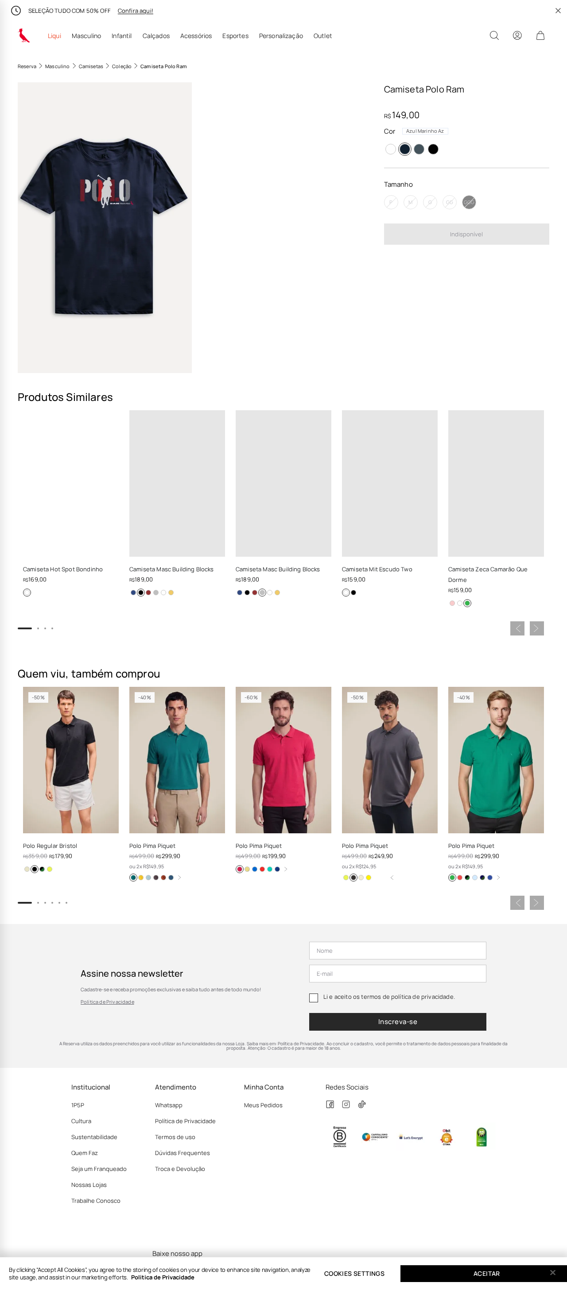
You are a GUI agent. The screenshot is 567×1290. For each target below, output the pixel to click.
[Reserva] (24, 35)
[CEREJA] (459, 877)
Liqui (54, 35)
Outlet (323, 35)
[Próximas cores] (179, 877)
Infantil (122, 35)
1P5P (77, 1105)
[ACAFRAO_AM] (141, 877)
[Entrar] (517, 35)
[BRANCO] (390, 149)
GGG (469, 202)
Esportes (235, 35)
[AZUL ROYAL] (254, 869)
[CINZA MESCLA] (156, 592)
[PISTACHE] (346, 877)
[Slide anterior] (517, 628)
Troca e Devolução (180, 1169)
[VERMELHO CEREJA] (262, 869)
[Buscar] (494, 35)
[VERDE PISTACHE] (49, 869)
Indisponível (466, 234)
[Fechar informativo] (558, 10)
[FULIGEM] (156, 877)
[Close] (553, 1272)
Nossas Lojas (89, 1185)
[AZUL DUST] (42, 869)
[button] (105, 227)
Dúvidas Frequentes (182, 1153)
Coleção (122, 66)
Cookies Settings (354, 1273)
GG (449, 202)
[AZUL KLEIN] (277, 869)
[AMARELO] (171, 592)
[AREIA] (27, 869)
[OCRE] (361, 877)
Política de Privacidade (107, 1001)
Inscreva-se (397, 1021)
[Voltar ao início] (392, 877)
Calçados (156, 35)
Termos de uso (175, 1137)
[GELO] (475, 877)
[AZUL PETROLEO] (171, 877)
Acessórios (196, 35)
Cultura (81, 1121)
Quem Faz (84, 1153)
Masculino (86, 35)
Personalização (281, 35)
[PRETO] (433, 149)
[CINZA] (419, 149)
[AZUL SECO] (148, 877)
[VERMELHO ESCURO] (148, 592)
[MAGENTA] (239, 869)
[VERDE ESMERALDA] (133, 877)
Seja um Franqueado (99, 1169)
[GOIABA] (368, 877)
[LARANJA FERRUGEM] (163, 877)
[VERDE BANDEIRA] (269, 869)
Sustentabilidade (94, 1137)
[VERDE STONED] (467, 603)
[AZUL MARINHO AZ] (405, 149)
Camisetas (91, 66)
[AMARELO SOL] (247, 869)
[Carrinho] (540, 35)
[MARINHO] (133, 592)
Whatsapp (169, 1105)
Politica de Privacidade (162, 1277)
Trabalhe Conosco (95, 1201)
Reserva (27, 66)
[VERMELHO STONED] (452, 603)
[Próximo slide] (537, 628)
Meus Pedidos (263, 1105)
